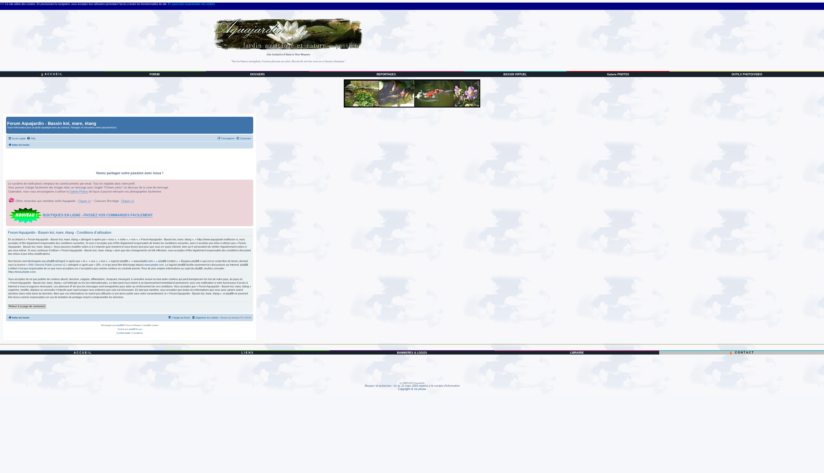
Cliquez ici (84, 201)
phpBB (119, 325)
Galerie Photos (79, 191)
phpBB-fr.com (135, 329)
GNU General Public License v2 (46, 264)
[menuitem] (31, 138)
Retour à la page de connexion (27, 306)
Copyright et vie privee (412, 389)
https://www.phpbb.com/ (22, 271)
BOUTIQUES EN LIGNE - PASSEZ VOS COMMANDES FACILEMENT (98, 215)
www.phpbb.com (154, 264)
